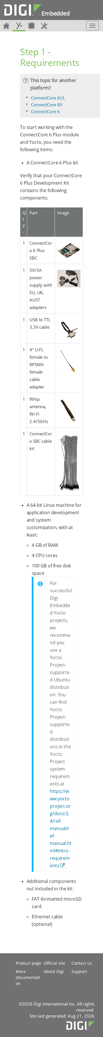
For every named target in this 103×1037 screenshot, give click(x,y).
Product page (28, 963)
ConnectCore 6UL (48, 98)
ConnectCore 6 (45, 111)
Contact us (82, 963)
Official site (54, 963)
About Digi (54, 971)
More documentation (28, 977)
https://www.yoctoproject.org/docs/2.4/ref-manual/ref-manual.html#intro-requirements (61, 828)
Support (79, 971)
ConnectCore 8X (46, 104)
